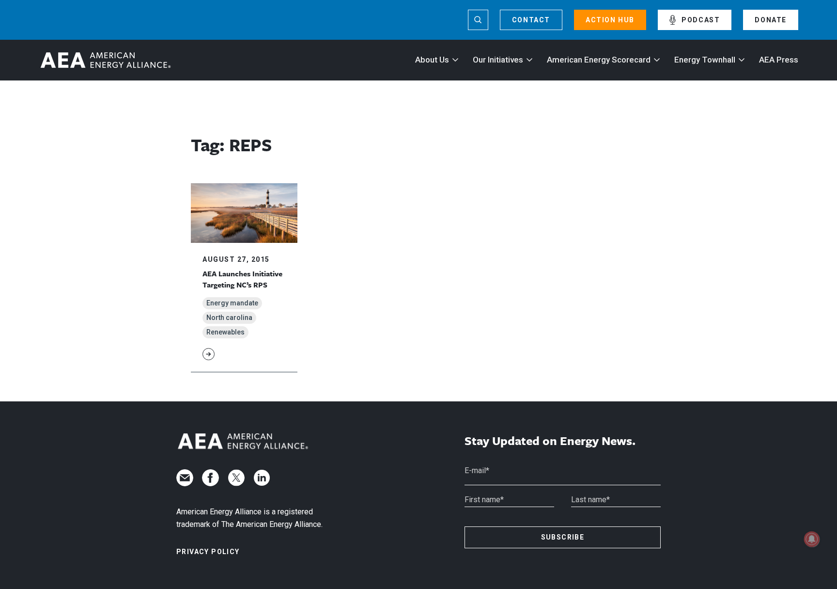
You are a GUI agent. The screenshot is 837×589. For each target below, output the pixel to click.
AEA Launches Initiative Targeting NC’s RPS (242, 278)
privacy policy (208, 552)
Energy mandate (232, 303)
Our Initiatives (498, 59)
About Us (432, 59)
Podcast (701, 20)
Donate (771, 20)
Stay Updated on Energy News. (550, 441)
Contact (531, 20)
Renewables (225, 332)
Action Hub (610, 20)
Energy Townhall (704, 59)
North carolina (229, 317)
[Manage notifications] (812, 539)
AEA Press (778, 59)
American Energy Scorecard (599, 59)
